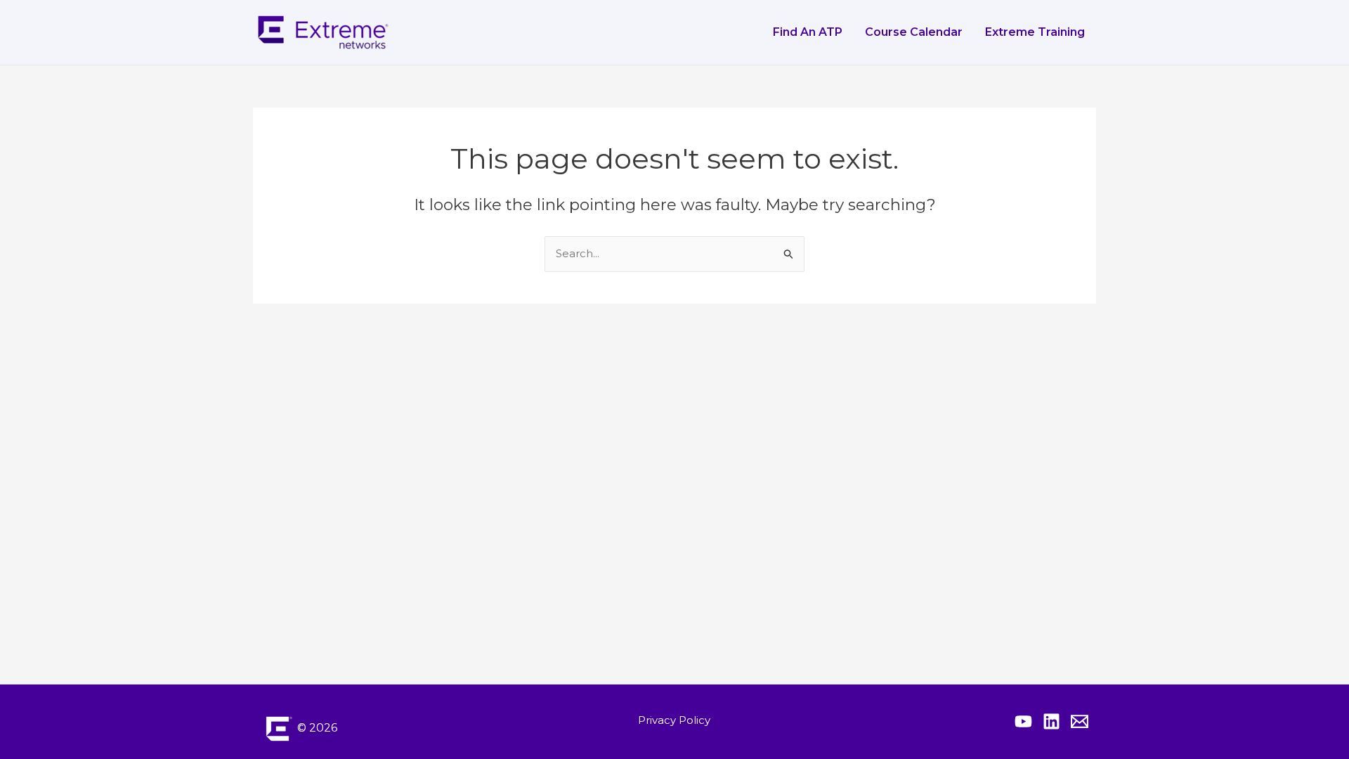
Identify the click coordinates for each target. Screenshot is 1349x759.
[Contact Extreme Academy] (1079, 721)
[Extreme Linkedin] (1051, 721)
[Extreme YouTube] (1023, 721)
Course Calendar (914, 32)
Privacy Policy (674, 720)
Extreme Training (1035, 32)
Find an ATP (807, 32)
